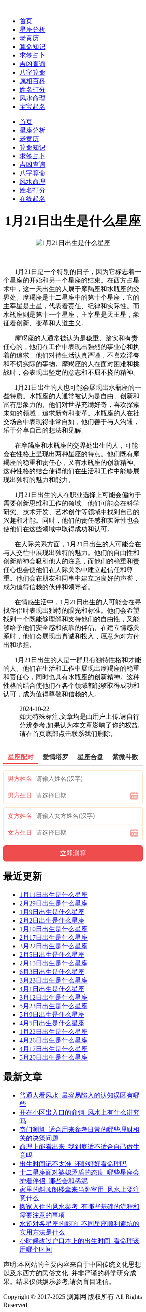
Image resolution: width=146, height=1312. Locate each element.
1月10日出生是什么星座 (53, 928)
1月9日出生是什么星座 (51, 911)
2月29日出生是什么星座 (53, 903)
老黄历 (29, 38)
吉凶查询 (32, 63)
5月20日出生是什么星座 (53, 1057)
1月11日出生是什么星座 (53, 894)
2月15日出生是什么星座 (53, 963)
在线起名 (32, 198)
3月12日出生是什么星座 (53, 997)
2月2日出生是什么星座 (51, 920)
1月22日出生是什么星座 (53, 1031)
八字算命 (32, 72)
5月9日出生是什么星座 (51, 1014)
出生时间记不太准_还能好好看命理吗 (73, 1163)
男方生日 (20, 795)
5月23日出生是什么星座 (53, 1006)
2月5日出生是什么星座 (51, 954)
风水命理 (32, 98)
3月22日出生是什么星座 (53, 946)
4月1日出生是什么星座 (51, 988)
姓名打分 (32, 89)
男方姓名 (20, 778)
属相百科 (32, 80)
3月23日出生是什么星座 (53, 980)
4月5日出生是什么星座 (51, 1023)
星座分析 (32, 29)
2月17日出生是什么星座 (53, 937)
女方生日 (20, 832)
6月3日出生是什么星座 (51, 971)
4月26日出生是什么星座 (53, 1040)
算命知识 (32, 46)
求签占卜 (32, 55)
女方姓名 (20, 816)
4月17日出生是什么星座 (53, 1048)
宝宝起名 (32, 106)
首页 (25, 21)
